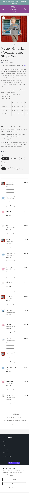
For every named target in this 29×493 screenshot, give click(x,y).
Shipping (2, 62)
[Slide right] (18, 44)
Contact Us (5, 445)
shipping (14, 420)
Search (4, 441)
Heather (5, 158)
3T (8, 168)
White (4, 162)
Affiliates (5, 449)
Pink (22, 158)
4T (14, 168)
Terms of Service (7, 456)
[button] (3, 9)
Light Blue (14, 158)
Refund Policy (6, 452)
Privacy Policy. (9, 475)
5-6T (20, 168)
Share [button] (4, 151)
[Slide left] (11, 44)
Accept (14, 479)
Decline (14, 483)
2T (3, 168)
